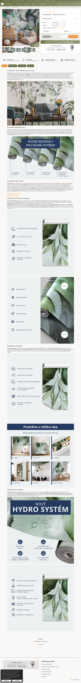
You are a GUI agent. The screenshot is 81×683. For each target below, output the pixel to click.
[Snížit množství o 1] (61, 36)
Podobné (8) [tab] (12, 65)
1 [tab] (39, 647)
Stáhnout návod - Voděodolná (13, 195)
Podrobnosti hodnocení (51, 11)
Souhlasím (17, 680)
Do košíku (74, 36)
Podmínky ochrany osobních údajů (18, 0)
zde (10, 678)
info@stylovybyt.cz (61, 49)
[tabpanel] (40, 641)
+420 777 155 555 (50, 49)
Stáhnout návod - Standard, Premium (14, 193)
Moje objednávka (46, 0)
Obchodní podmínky (7, 0)
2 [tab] (40, 647)
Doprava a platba (29, 0)
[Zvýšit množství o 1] (66, 36)
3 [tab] (41, 647)
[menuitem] (19, 4)
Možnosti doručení (61, 27)
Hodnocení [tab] (22, 65)
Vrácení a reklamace (38, 0)
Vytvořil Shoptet (75, 679)
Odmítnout (6, 680)
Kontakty (52, 0)
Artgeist (69, 31)
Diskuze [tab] (30, 65)
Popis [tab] (4, 65)
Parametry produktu (46, 18)
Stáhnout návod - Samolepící (12, 194)
